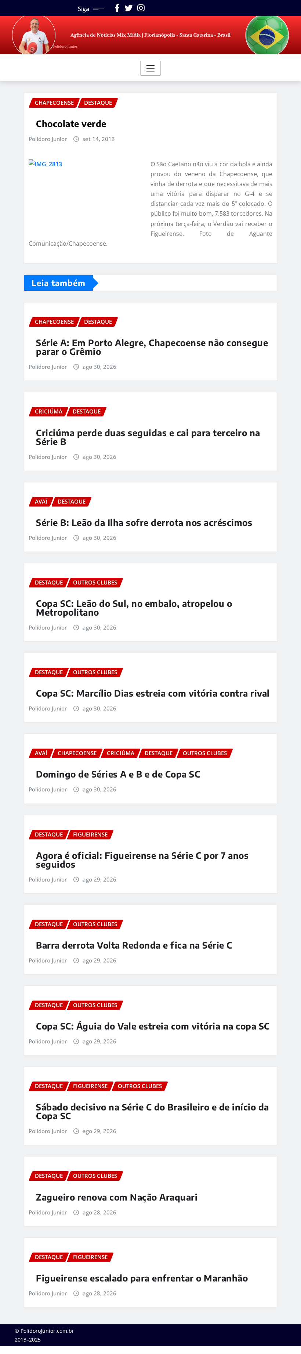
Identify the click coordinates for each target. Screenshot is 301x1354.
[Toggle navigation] (151, 68)
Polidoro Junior (48, 138)
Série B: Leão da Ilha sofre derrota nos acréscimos (144, 522)
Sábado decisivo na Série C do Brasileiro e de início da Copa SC (152, 1111)
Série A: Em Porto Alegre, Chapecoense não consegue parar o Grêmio (152, 347)
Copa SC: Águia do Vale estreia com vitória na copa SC (153, 1025)
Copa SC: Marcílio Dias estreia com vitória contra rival (153, 692)
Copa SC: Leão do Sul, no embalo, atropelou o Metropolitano (134, 607)
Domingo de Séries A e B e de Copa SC (118, 773)
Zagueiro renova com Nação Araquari (116, 1196)
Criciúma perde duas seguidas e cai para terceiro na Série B (148, 437)
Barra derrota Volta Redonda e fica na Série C (134, 944)
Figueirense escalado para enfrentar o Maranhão (142, 1277)
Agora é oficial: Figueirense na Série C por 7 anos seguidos (142, 859)
